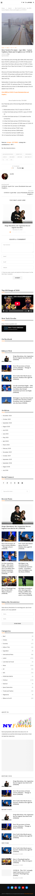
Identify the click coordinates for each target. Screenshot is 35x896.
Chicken (18, 640)
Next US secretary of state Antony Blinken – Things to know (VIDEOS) (9, 546)
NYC (16, 47)
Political (18, 680)
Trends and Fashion (18, 691)
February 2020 (7, 448)
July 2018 (5, 470)
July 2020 (5, 430)
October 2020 (7, 419)
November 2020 (7, 415)
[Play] (4, 311)
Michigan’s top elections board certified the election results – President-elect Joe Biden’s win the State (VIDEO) (25, 568)
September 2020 (7, 423)
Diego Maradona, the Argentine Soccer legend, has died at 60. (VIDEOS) (16, 527)
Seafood (18, 683)
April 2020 (6, 441)
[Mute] (28, 311)
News (8, 47)
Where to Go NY (18, 698)
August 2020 (6, 426)
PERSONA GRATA (18, 676)
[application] (17, 304)
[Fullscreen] (31, 311)
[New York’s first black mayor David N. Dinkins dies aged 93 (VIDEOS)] (25, 536)
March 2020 (6, 444)
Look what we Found (18, 661)
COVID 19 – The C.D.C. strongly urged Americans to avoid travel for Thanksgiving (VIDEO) (23, 873)
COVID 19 (5, 156)
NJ (3, 159)
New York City (28, 156)
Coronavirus (28, 154)
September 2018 (7, 463)
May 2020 (5, 437)
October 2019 (7, 455)
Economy (18, 643)
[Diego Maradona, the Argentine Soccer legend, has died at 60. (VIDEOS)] (17, 213)
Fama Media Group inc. (28, 893)
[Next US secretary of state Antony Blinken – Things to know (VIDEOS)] (9, 536)
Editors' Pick (18, 647)
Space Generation (18, 687)
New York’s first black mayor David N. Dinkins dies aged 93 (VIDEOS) (25, 546)
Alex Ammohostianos (8, 154)
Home (3, 8)
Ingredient (18, 651)
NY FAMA (15, 142)
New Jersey (12, 156)
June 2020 (5, 434)
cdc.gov (9, 142)
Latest (10, 8)
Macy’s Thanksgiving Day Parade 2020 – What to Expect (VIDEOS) (8, 591)
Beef (18, 636)
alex (8, 54)
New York (19, 156)
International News (18, 654)
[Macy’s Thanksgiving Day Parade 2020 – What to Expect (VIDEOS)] (9, 581)
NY (11, 47)
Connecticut (19, 154)
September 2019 (7, 459)
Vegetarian (18, 694)
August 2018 (6, 466)
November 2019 (7, 452)
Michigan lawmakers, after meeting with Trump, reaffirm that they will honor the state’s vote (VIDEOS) (25, 592)
